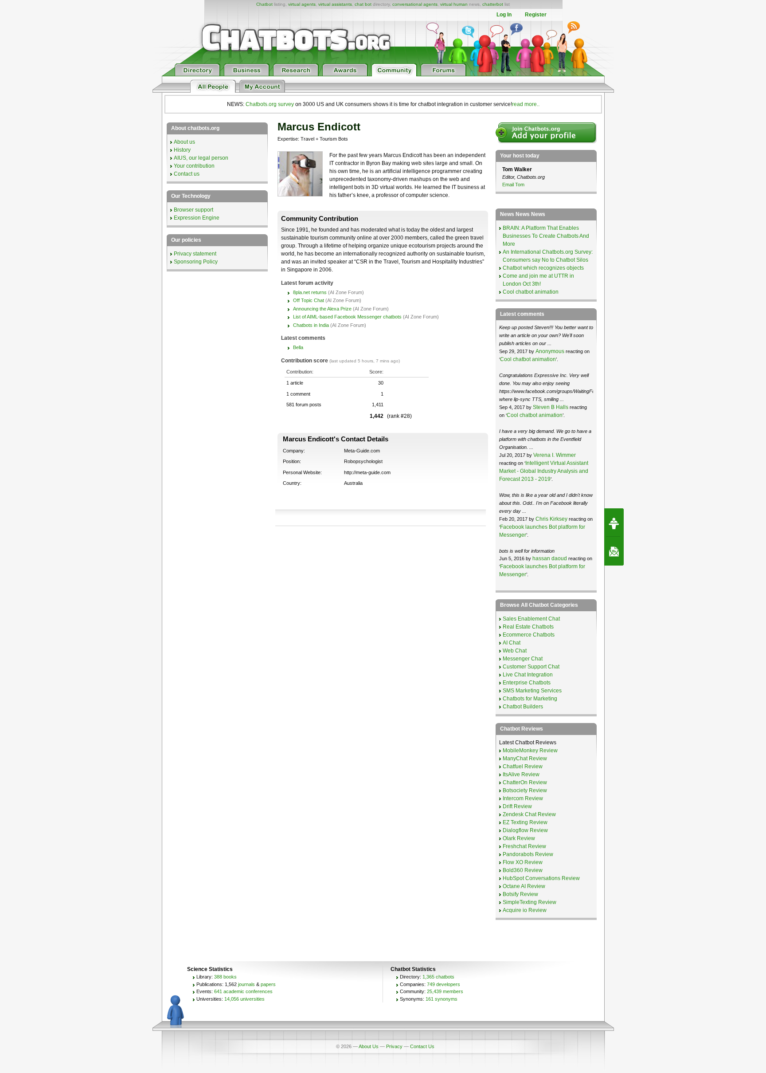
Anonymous (549, 351)
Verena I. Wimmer (554, 455)
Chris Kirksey (551, 519)
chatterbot (492, 4)
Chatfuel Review (523, 766)
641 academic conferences (243, 991)
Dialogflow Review (525, 830)
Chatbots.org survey (270, 104)
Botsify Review (520, 894)
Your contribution (194, 166)
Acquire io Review (525, 910)
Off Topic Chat (308, 300)
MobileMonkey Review (530, 750)
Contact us (186, 174)
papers (268, 984)
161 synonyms (441, 999)
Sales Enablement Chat (531, 619)
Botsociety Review (525, 790)
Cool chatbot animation (531, 292)
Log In (504, 15)
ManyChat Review (525, 758)
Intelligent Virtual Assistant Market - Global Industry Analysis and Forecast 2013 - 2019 (543, 471)
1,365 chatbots (438, 976)
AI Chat (511, 643)
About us (184, 142)
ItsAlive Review (521, 774)
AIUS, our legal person (201, 158)
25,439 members (445, 991)
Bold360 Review (523, 870)
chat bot (363, 4)
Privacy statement (195, 254)
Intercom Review (523, 798)
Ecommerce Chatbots (529, 635)
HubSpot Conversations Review (541, 878)
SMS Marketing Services (532, 691)
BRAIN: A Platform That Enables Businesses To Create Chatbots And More (546, 236)
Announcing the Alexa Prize (322, 308)
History (182, 150)
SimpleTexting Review (529, 902)
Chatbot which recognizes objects (543, 268)
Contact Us (422, 1046)
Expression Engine (196, 218)
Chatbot (264, 4)
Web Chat (515, 651)
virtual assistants (335, 4)
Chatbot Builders (523, 707)
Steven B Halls (550, 407)
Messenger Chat (523, 659)
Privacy (394, 1046)
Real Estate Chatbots (528, 627)
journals (246, 984)
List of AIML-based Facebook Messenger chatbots (347, 316)
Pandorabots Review (528, 854)
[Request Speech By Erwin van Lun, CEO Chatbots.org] (614, 522)
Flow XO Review (523, 862)
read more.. (525, 104)
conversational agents (415, 4)
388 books (225, 976)
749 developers (443, 984)
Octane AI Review (524, 886)
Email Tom (513, 184)
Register (536, 15)
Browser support (193, 210)
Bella (298, 347)
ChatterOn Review (525, 782)
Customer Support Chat (531, 667)
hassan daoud (549, 558)
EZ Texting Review (525, 822)
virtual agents (302, 4)
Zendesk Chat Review (529, 814)
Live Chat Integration (528, 675)
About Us (369, 1046)
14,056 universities (244, 999)
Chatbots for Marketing (530, 699)
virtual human (454, 4)
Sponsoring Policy (196, 262)
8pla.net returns (310, 292)
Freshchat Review (524, 846)
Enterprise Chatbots (527, 683)
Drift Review (517, 806)
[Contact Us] (614, 551)
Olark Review (519, 838)
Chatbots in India (311, 325)
